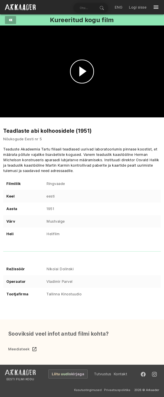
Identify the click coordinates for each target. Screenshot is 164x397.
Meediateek (19, 349)
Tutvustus (102, 374)
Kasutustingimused (88, 390)
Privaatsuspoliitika (117, 390)
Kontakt (120, 374)
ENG (119, 7)
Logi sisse (137, 7)
